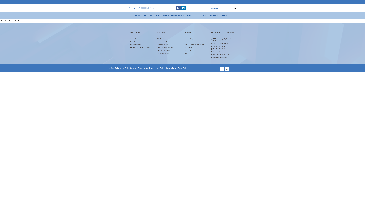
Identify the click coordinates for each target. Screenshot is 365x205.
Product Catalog (141, 15)
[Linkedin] (183, 8)
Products (200, 15)
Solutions (212, 15)
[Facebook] (178, 8)
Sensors (189, 15)
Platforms (153, 15)
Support (224, 15)
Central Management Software (173, 15)
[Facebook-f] (222, 69)
